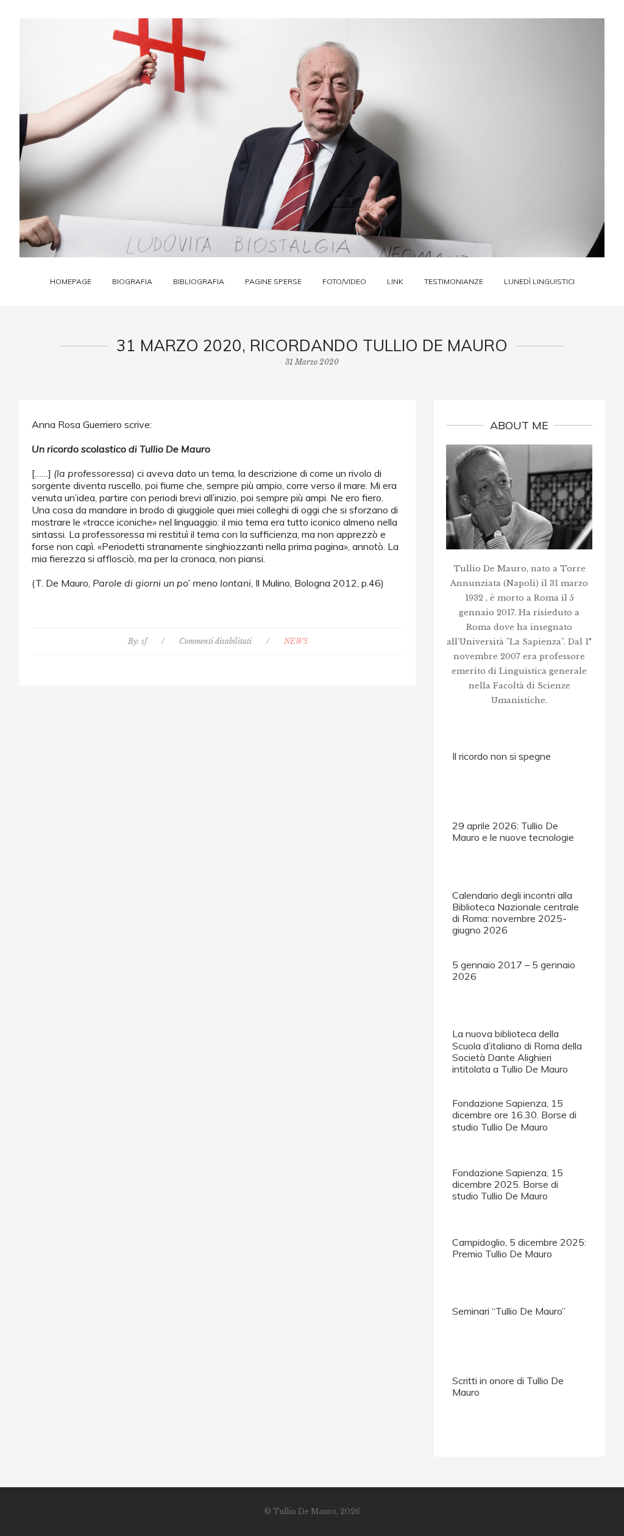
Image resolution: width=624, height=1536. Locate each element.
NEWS (296, 641)
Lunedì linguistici (539, 281)
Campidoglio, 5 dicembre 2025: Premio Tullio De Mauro (519, 1248)
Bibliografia (198, 281)
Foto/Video (344, 281)
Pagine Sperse (273, 281)
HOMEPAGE (70, 281)
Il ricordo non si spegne (501, 756)
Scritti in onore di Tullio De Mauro (508, 1386)
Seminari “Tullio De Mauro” (509, 1311)
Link (395, 281)
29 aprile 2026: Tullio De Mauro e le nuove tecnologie (513, 831)
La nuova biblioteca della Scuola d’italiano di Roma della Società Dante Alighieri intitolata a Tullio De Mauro (517, 1051)
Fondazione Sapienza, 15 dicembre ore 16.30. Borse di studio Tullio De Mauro (514, 1114)
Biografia (132, 281)
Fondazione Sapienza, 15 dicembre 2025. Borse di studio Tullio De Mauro (507, 1184)
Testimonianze (453, 281)
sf (144, 641)
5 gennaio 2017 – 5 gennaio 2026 (513, 970)
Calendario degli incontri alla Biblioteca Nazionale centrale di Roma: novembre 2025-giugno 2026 (515, 913)
